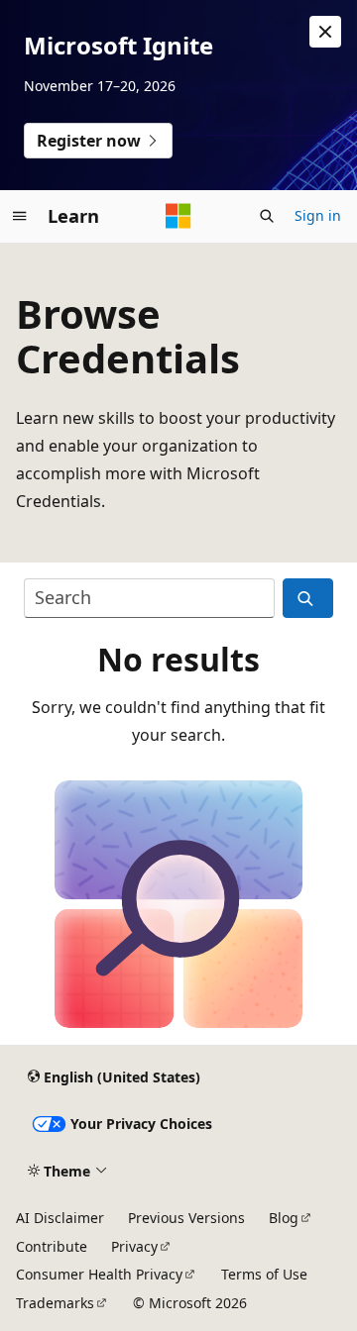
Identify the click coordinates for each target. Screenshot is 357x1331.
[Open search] (267, 216)
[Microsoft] (178, 216)
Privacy (134, 1246)
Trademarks (55, 1302)
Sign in (318, 215)
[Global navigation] (20, 216)
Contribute (51, 1246)
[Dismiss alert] (325, 32)
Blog (283, 1217)
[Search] (308, 598)
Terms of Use (264, 1274)
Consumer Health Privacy (99, 1274)
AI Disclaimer (60, 1217)
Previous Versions (186, 1217)
